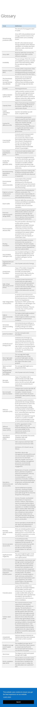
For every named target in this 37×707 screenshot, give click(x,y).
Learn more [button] (7, 697)
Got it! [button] (19, 702)
